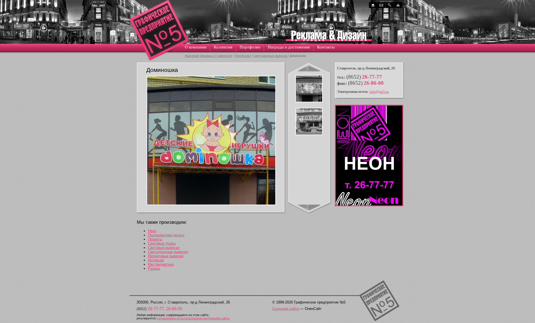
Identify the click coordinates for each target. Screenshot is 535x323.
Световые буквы (162, 243)
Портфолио (250, 47)
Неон (152, 231)
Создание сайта (285, 309)
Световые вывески (163, 248)
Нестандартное (161, 264)
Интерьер (156, 260)
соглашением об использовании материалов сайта (193, 318)
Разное (154, 268)
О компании (195, 47)
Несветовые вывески (165, 256)
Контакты (326, 47)
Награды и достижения (289, 47)
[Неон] (369, 205)
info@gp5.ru (379, 91)
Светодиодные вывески (270, 55)
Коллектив (223, 47)
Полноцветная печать (166, 235)
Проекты (155, 239)
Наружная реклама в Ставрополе (208, 55)
